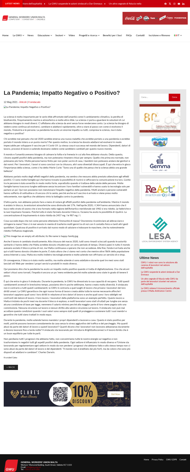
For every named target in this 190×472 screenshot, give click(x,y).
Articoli (23, 102)
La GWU (17, 35)
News (30, 35)
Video (72, 35)
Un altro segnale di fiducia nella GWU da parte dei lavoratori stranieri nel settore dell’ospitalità (159, 281)
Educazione (44, 35)
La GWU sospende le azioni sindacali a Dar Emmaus (69, 4)
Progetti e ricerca (88, 35)
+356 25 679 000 (32, 469)
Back (11, 367)
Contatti (140, 35)
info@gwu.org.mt (33, 467)
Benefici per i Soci (112, 35)
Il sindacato (34, 102)
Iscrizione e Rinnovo (159, 35)
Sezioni (59, 35)
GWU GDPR (171, 460)
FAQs (129, 35)
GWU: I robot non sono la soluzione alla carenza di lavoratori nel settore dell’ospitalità (159, 265)
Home (5, 35)
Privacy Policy (157, 460)
